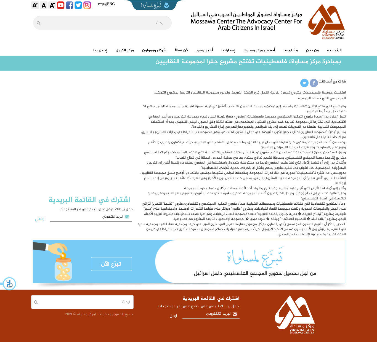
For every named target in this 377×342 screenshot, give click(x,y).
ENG (111, 4)
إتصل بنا (100, 50)
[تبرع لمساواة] (188, 265)
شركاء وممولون (154, 50)
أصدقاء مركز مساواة (259, 50)
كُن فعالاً (181, 50)
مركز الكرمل (125, 50)
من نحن (312, 50)
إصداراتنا (228, 50)
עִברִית (102, 4)
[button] (8, 284)
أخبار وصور (204, 50)
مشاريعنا (290, 50)
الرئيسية (334, 50)
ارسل (40, 218)
